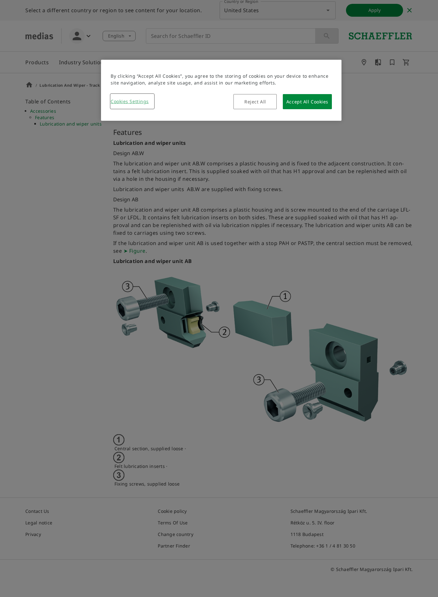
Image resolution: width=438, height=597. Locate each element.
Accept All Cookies (307, 102)
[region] (221, 90)
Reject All (255, 102)
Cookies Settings (130, 101)
